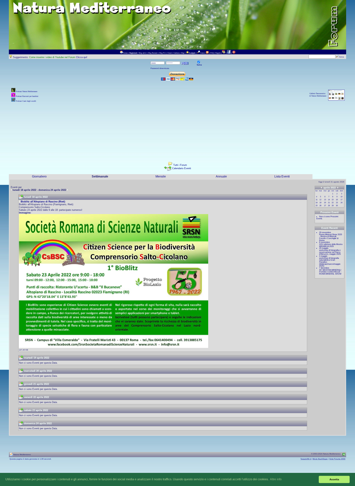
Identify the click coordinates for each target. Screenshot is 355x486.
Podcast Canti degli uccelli (26, 101)
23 (337, 203)
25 (316, 205)
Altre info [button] (276, 479)
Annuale (221, 176)
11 (316, 200)
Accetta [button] (334, 479)
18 (316, 203)
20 (325, 203)
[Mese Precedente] (321, 187)
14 (329, 200)
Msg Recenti (153, 53)
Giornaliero (39, 176)
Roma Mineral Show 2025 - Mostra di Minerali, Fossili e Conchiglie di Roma (330, 237)
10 (341, 197)
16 (337, 200)
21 (329, 203)
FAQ (212, 53)
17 (341, 200)
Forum (125, 53)
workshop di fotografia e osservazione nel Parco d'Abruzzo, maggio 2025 (330, 252)
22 (333, 203)
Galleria (176, 53)
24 (341, 203)
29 (333, 205)
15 (333, 200)
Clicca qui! (81, 57)
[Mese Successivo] (337, 187)
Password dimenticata (160, 68)
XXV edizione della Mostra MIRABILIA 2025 (330, 245)
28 (329, 205)
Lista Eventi (282, 176)
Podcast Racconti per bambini (27, 96)
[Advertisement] (177, 129)
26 (320, 205)
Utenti (169, 53)
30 (337, 205)
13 (325, 200)
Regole (218, 53)
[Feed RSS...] (207, 53)
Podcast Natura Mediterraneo (26, 91)
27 (325, 205)
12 (320, 200)
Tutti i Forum (180, 165)
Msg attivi (142, 53)
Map (182, 53)
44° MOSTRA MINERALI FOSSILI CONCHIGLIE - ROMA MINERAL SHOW (330, 272)
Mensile (160, 176)
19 (320, 203)
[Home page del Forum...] (121, 53)
